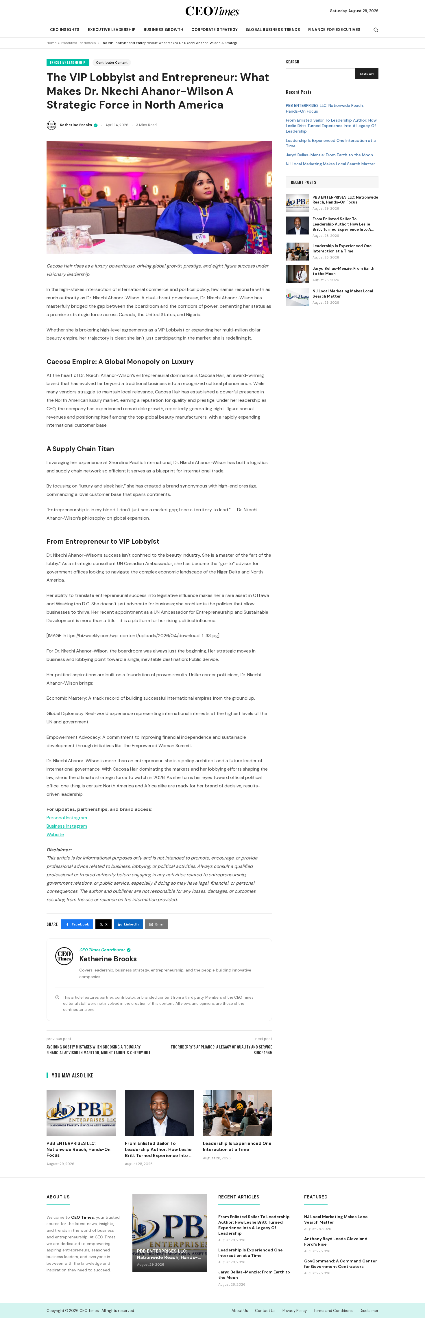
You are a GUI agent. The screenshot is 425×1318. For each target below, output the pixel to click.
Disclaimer (369, 1310)
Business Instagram (67, 826)
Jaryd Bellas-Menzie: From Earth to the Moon (329, 154)
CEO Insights (65, 29)
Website (55, 834)
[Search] (375, 30)
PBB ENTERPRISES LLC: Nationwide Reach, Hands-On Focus (325, 108)
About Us (240, 1310)
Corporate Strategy (214, 29)
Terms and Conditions (333, 1310)
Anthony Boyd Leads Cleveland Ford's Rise (335, 1241)
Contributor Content (112, 63)
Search (367, 74)
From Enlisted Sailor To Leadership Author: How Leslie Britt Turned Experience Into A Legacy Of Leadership (331, 125)
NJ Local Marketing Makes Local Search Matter (330, 163)
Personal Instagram (67, 818)
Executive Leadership (112, 29)
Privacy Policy (294, 1310)
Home (51, 43)
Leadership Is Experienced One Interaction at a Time (331, 143)
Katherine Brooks (76, 125)
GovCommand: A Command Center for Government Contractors (340, 1263)
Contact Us (265, 1310)
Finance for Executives (334, 29)
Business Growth (164, 29)
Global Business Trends (273, 29)
